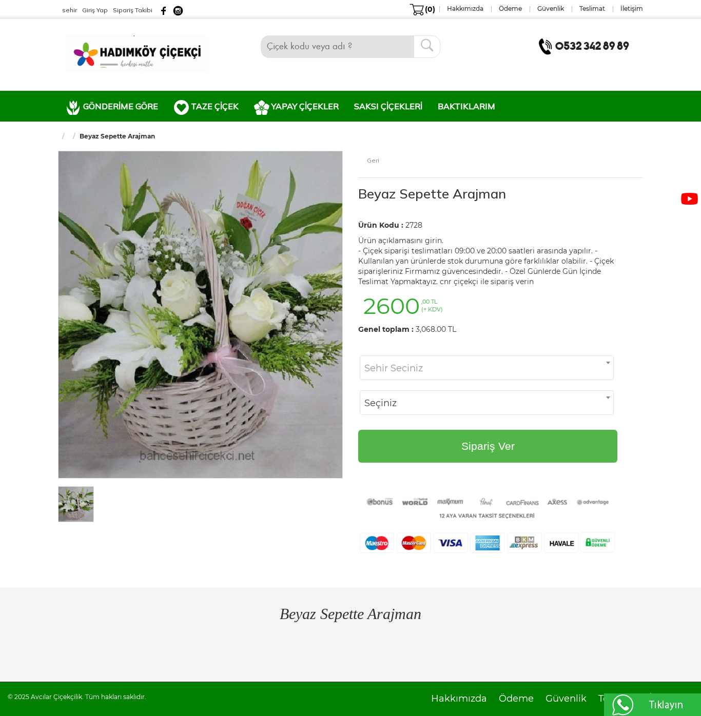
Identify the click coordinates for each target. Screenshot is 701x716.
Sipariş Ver (488, 446)
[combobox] (487, 367)
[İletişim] (586, 45)
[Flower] (137, 52)
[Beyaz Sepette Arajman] (200, 314)
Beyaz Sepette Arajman (432, 193)
